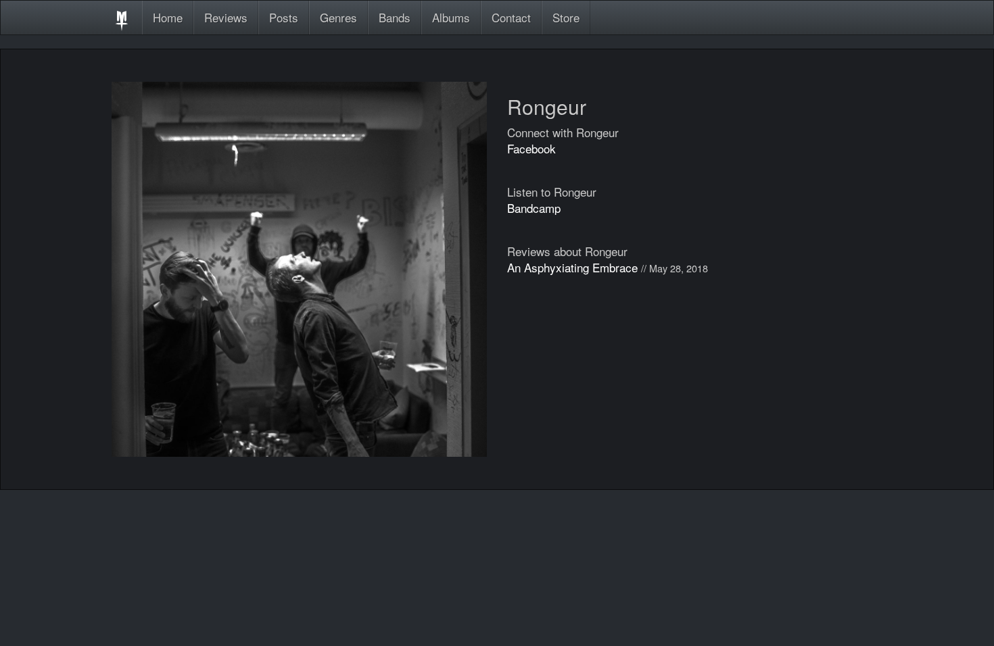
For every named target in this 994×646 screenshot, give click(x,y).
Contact (511, 17)
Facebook (531, 148)
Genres (338, 17)
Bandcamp (534, 207)
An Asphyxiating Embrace (572, 267)
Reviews (225, 17)
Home (168, 17)
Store (565, 17)
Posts (283, 17)
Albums (451, 17)
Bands (394, 17)
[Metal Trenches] (121, 17)
